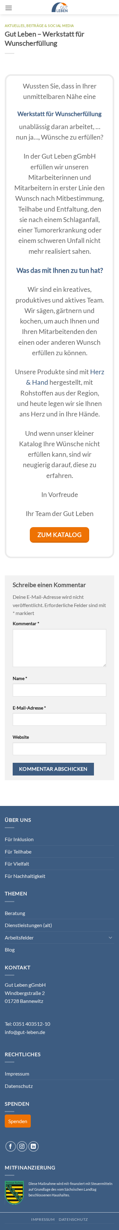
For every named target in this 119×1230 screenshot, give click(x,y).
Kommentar (26, 623)
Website (21, 737)
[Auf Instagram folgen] (22, 1146)
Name (20, 678)
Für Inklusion (19, 839)
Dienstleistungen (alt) (28, 925)
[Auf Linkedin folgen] (33, 1146)
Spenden (17, 1121)
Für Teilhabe (18, 851)
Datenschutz (19, 1086)
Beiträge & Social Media (50, 25)
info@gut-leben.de (25, 1032)
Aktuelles (15, 25)
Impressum (17, 1073)
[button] (8, 8)
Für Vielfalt (17, 863)
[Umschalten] (110, 937)
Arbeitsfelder (19, 937)
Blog (10, 949)
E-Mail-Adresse (29, 707)
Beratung (15, 913)
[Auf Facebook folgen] (10, 1146)
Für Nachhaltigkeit (25, 876)
